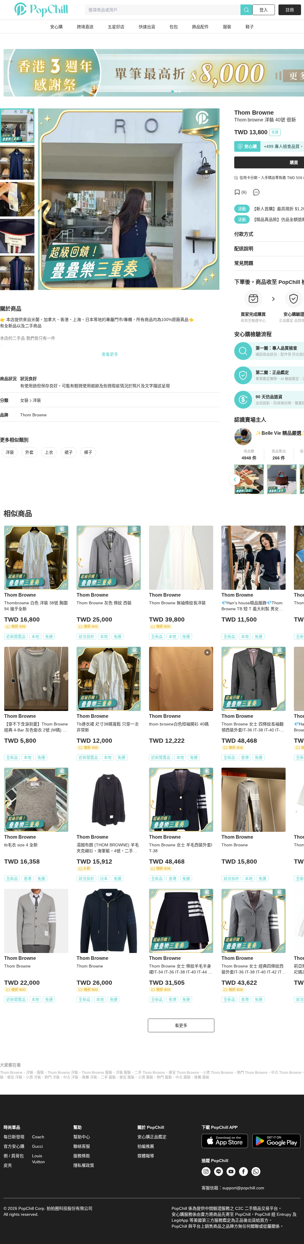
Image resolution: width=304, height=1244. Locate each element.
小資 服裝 (145, 1077)
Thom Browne (33, 414)
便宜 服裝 (126, 1077)
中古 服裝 (183, 1077)
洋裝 (37, 400)
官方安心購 (14, 1146)
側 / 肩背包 (14, 1155)
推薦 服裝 (201, 1077)
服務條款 (81, 1155)
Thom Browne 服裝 (97, 1073)
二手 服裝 (108, 1077)
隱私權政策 (83, 1165)
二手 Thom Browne (149, 1073)
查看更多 (110, 354)
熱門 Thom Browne (252, 1073)
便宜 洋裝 (14, 1077)
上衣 (49, 452)
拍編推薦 (145, 1146)
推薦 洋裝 (89, 1077)
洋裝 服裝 (123, 1073)
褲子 (88, 452)
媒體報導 (145, 1155)
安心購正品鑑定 (152, 1136)
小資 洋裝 (33, 1077)
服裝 (40, 1073)
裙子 (68, 452)
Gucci (37, 1146)
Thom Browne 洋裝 (63, 1073)
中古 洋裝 (70, 1077)
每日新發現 (14, 1136)
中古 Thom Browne (286, 1073)
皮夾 (8, 1165)
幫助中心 (81, 1136)
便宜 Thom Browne (184, 1073)
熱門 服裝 (164, 1077)
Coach (38, 1136)
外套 (29, 452)
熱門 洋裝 (52, 1077)
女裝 (24, 400)
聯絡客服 (81, 1146)
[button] (249, 455)
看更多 (181, 1025)
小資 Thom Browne (218, 1073)
